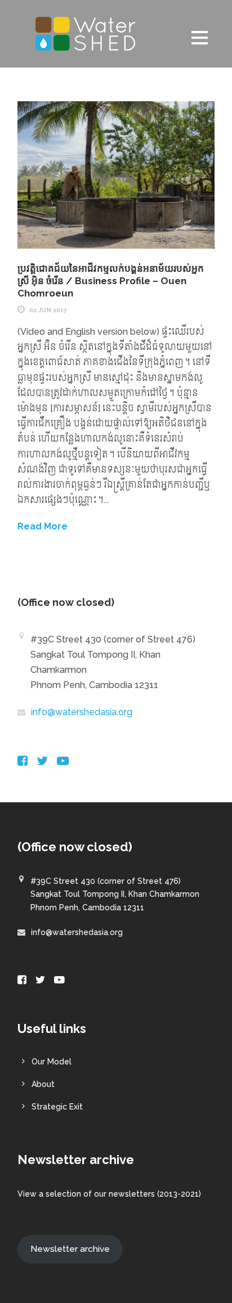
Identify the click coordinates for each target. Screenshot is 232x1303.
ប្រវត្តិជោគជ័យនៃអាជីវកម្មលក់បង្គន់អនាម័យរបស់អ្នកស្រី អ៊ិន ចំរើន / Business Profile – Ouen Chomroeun (110, 281)
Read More (42, 526)
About (43, 1084)
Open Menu (200, 37)
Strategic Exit (57, 1106)
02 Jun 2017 (48, 310)
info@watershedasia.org (81, 712)
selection (63, 1193)
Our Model (52, 1061)
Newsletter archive (70, 1248)
